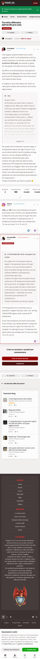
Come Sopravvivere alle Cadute (20, 399)
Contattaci (26, 623)
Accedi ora (20, 364)
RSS (20, 626)
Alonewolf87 (11, 237)
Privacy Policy (16, 623)
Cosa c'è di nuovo (20, 516)
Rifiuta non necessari (11, 650)
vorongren (8, 39)
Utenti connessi (20, 526)
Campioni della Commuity (20, 520)
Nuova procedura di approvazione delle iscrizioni (17, 10)
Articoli (20, 487)
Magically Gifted (15, 410)
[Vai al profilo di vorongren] (3, 38)
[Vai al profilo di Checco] (3, 204)
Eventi (20, 530)
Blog (20, 497)
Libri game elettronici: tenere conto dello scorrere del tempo (22, 449)
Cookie (34, 623)
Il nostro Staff (20, 523)
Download (20, 501)
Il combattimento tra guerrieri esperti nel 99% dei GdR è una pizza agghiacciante (22, 423)
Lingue (6, 623)
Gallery (20, 504)
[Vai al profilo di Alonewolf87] (3, 238)
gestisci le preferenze (25, 644)
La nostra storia (20, 513)
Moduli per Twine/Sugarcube (19, 437)
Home (20, 484)
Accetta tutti (31, 650)
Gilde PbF (20, 494)
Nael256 (11, 401)
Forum (20, 491)
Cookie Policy (7, 644)
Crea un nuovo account (20, 358)
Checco (9, 204)
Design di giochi (20, 412)
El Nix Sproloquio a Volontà (23, 401)
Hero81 (11, 412)
